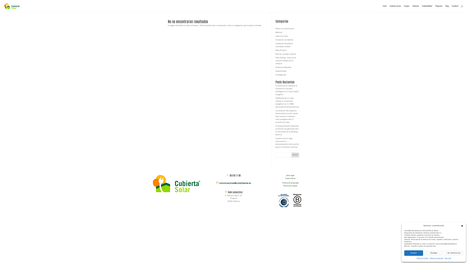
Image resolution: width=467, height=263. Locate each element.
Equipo (406, 6)
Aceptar (414, 253)
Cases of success (281, 36)
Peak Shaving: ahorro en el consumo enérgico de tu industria (285, 61)
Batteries (278, 32)
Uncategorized (280, 75)
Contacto (455, 6)
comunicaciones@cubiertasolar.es (235, 183)
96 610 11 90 (235, 175)
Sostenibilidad (427, 6)
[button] (462, 226)
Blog (447, 6)
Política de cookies (422, 258)
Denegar (434, 253)
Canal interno (290, 178)
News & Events (280, 50)
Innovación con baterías (284, 40)
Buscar (295, 155)
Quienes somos (395, 6)
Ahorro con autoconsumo (284, 29)
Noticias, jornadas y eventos (285, 54)
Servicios (415, 6)
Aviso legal (448, 258)
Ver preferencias (453, 253)
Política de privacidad (436, 258)
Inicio (385, 6)
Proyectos (438, 6)
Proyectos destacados (283, 67)
